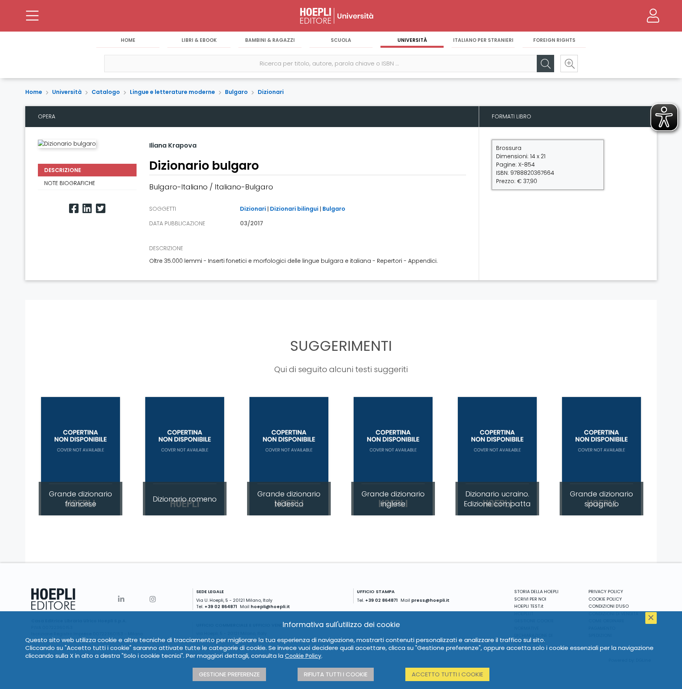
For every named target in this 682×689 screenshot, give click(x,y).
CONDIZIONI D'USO (608, 606)
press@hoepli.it (430, 600)
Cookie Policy (303, 656)
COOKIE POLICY (605, 599)
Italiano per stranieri (483, 40)
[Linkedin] (87, 208)
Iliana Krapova (173, 145)
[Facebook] (74, 208)
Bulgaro (236, 92)
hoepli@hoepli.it (270, 606)
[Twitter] (100, 208)
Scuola (341, 40)
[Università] (341, 16)
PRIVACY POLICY (605, 591)
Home (128, 40)
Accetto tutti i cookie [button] (447, 674)
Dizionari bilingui (294, 209)
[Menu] (32, 16)
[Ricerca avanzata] (569, 63)
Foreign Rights (554, 40)
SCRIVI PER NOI (530, 599)
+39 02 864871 (220, 606)
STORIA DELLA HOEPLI (536, 591)
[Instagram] (153, 599)
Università (412, 40)
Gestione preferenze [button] (229, 674)
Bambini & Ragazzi (270, 40)
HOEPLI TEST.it (528, 606)
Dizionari (271, 92)
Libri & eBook (199, 40)
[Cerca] (545, 63)
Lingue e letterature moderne (172, 92)
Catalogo (106, 92)
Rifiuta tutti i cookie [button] (335, 674)
